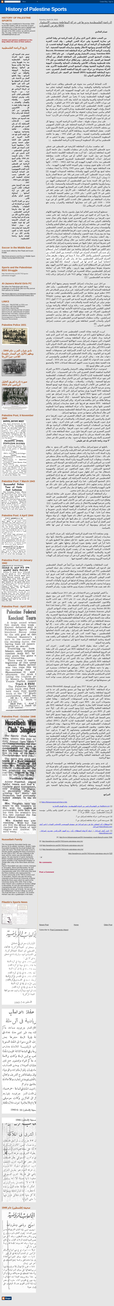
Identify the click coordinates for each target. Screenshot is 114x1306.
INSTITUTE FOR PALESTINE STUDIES (16, 310)
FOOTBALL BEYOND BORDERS (13, 306)
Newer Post (44, 925)
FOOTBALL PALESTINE (10, 308)
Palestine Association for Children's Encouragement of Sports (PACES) (14, 316)
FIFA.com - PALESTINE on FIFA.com (15, 305)
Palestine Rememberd (9, 319)
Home (76, 925)
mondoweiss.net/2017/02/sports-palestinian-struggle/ (15, 274)
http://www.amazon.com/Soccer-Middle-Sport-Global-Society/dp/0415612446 (18, 257)
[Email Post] (40, 857)
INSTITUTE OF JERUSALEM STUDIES (15, 312)
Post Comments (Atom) (59, 930)
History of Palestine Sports (36, 9)
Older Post (108, 925)
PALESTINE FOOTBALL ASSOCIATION (16, 313)
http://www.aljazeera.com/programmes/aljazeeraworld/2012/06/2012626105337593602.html (19, 294)
